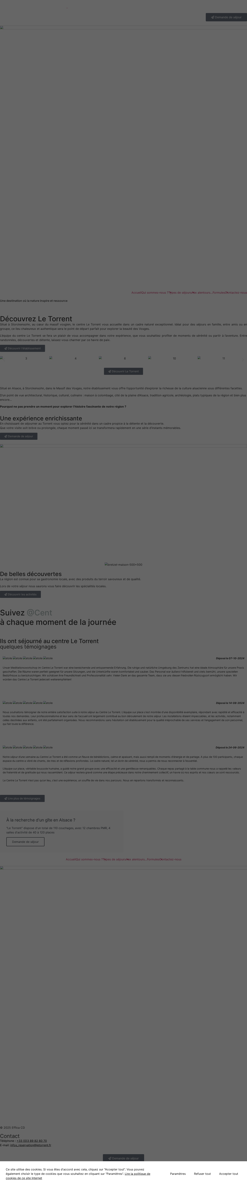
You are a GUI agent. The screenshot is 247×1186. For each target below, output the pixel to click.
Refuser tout (202, 1174)
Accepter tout (228, 1174)
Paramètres (178, 1174)
